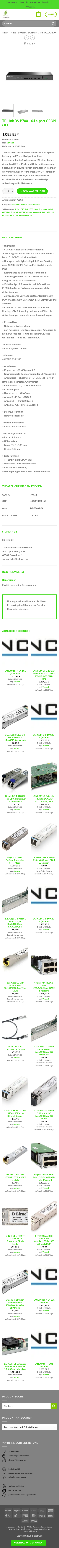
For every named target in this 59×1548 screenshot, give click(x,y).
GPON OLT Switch (10, 212)
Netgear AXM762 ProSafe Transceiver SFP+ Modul (15, 860)
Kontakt (45, 2)
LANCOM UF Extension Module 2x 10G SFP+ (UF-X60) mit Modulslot (15, 1366)
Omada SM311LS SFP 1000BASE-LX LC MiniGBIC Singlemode (15, 737)
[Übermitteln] (53, 23)
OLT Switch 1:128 (10, 215)
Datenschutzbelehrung (19, 1529)
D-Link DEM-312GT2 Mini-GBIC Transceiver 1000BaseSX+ (15, 799)
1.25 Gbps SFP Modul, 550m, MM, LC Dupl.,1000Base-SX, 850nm (44, 1114)
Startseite (10, 2)
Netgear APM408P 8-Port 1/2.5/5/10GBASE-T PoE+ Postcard (44, 1177)
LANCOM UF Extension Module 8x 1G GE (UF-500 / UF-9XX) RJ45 (44, 799)
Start (6, 32)
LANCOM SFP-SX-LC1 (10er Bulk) (15, 672)
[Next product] (26, 37)
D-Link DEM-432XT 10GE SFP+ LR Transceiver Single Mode (15, 1240)
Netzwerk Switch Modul (43, 212)
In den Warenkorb (32, 191)
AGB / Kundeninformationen (39, 1527)
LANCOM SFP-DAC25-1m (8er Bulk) (44, 736)
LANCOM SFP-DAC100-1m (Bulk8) (15, 1048)
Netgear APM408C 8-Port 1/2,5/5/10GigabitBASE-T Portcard (44, 987)
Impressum (11, 1527)
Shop (21, 2)
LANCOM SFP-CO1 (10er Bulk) (44, 1365)
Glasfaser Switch (46, 209)
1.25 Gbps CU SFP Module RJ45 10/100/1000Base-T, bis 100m (15, 987)
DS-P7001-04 (31, 209)
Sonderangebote (33, 2)
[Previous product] (32, 37)
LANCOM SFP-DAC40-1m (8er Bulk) (44, 920)
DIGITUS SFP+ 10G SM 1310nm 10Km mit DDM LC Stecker (15, 1113)
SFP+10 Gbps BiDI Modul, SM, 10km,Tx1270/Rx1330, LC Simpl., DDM (44, 1240)
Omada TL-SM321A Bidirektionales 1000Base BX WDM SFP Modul (15, 1304)
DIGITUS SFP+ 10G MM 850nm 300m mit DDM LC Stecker (44, 860)
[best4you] (8, 14)
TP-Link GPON (25, 215)
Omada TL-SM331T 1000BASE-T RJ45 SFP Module (15, 1177)
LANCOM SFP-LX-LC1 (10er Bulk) (43, 1301)
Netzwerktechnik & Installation (35, 32)
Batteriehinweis (30, 1531)
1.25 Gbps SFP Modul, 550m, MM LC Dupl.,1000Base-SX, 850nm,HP (44, 1050)
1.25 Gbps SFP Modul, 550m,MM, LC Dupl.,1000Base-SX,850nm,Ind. (15, 923)
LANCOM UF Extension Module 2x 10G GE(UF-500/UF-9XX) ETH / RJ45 (44, 675)
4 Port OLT (19, 209)
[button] (38, 14)
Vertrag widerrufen (28, 1542)
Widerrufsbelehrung (41, 1529)
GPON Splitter (25, 212)
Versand (10, 142)
